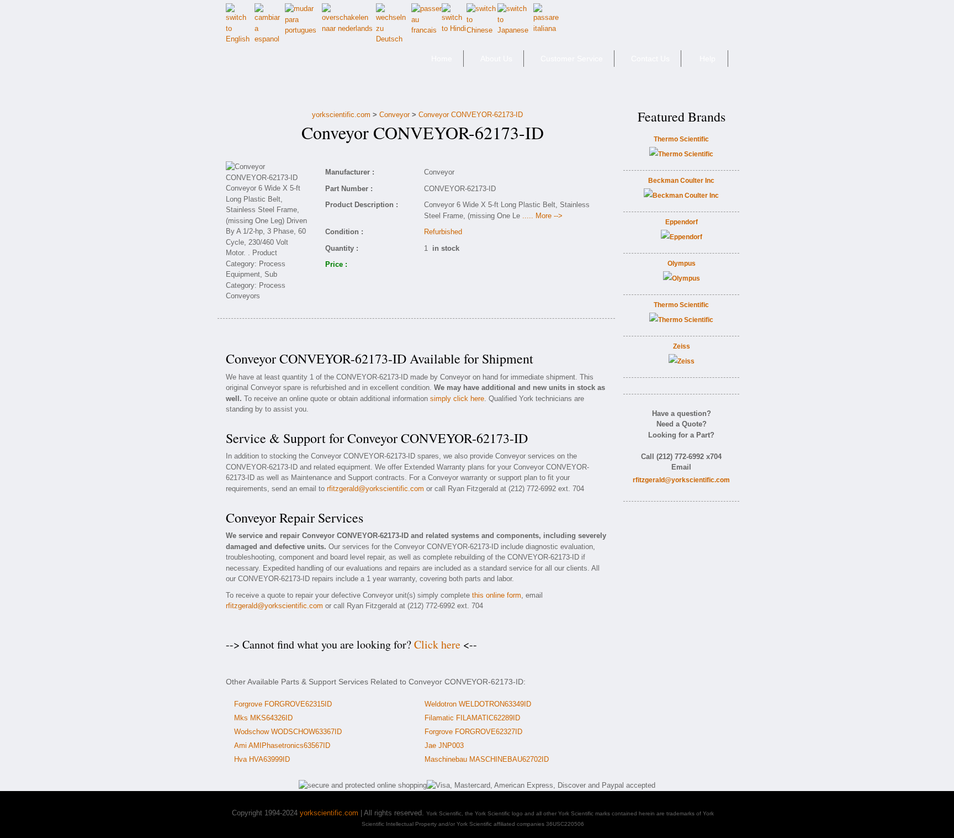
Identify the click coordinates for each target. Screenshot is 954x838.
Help (707, 58)
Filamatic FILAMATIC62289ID (472, 718)
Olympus (681, 263)
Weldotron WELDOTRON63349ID (478, 704)
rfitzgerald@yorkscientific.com (375, 488)
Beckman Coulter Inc (681, 181)
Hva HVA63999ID (262, 759)
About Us (496, 58)
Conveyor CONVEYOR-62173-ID (470, 114)
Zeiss (681, 346)
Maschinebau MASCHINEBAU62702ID (487, 759)
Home (441, 58)
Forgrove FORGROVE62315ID (283, 704)
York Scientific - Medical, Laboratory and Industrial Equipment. (304, 63)
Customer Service (571, 58)
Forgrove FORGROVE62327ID (473, 732)
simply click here (457, 398)
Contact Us (650, 58)
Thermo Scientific (681, 139)
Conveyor (394, 114)
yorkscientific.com (341, 114)
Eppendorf (681, 222)
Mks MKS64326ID (263, 718)
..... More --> (542, 216)
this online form (496, 595)
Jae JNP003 (444, 745)
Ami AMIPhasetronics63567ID (282, 745)
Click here (437, 644)
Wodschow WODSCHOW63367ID (288, 732)
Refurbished (443, 232)
